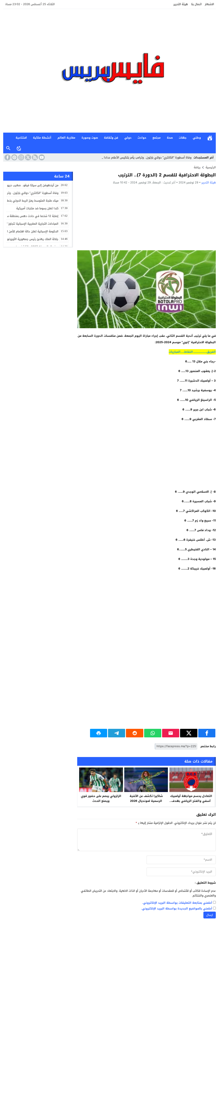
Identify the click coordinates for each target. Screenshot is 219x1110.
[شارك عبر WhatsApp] (152, 733)
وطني (197, 137)
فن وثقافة (111, 137)
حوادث (142, 137)
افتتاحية (21, 137)
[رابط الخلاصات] (34, 157)
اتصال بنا (196, 4)
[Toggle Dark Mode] (19, 148)
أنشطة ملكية (42, 137)
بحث (8, 148)
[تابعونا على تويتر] (27, 157)
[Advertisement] (146, 217)
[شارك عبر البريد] (170, 733)
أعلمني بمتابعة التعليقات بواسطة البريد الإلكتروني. (177, 903)
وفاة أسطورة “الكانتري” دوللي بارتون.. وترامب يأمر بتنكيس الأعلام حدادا (147, 157)
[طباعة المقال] (98, 733)
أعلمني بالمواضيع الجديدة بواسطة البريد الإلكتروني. (176, 909)
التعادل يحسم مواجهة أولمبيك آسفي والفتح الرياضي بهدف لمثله (191, 800)
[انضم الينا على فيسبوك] (7, 157)
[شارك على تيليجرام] (116, 733)
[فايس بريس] (109, 70)
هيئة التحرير (180, 4)
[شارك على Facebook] (206, 733)
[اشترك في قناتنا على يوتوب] (41, 157)
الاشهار (209, 4)
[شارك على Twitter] (188, 733)
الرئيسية (209, 138)
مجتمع (156, 137)
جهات (182, 137)
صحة (170, 137)
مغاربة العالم (66, 137)
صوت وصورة (89, 137)
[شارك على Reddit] (134, 733)
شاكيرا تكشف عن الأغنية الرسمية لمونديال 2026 (146, 798)
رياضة (197, 167)
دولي (128, 137)
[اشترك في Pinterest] (13, 157)
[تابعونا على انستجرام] (20, 157)
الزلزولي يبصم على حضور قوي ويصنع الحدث (101, 798)
